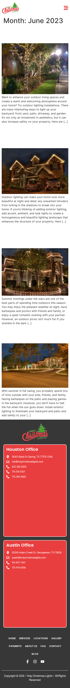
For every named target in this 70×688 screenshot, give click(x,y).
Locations (41, 638)
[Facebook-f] (27, 661)
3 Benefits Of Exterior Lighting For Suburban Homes (33, 135)
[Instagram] (35, 661)
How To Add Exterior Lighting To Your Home (33, 334)
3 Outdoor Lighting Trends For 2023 (28, 34)
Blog (35, 654)
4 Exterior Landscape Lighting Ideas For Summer (31, 235)
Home (12, 638)
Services (24, 638)
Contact (55, 646)
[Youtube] (42, 661)
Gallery (56, 638)
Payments (15, 646)
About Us (31, 646)
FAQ (43, 646)
